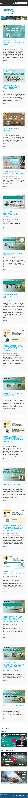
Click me (13, 3)
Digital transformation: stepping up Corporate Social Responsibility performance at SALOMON (13, 619)
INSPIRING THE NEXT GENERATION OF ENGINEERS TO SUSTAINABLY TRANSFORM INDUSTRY (13, 665)
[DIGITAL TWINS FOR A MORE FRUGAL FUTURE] (14, 384)
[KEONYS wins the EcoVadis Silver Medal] (14, 244)
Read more (5, 60)
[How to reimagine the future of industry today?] (14, 163)
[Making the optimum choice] (14, 697)
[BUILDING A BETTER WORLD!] (14, 475)
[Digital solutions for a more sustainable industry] (14, 563)
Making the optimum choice (13, 706)
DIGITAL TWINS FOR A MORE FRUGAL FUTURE (12, 394)
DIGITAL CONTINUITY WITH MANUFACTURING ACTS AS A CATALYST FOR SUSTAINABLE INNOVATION (13, 528)
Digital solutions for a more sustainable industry (13, 572)
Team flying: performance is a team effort (13, 129)
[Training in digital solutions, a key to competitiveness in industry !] (14, 202)
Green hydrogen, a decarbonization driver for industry (13, 42)
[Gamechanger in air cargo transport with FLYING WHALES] (14, 286)
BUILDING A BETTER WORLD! (12, 484)
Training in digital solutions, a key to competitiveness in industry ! (10, 214)
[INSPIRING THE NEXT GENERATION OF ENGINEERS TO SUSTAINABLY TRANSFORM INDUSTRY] (14, 654)
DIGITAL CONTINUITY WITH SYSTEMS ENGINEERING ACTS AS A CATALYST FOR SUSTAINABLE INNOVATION (13, 348)
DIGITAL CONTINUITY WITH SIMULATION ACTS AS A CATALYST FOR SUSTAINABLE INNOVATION (13, 438)
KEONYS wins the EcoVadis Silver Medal (13, 254)
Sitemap (1, 794)
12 (10, 728)
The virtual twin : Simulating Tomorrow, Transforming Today (11, 87)
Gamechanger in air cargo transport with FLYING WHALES (13, 296)
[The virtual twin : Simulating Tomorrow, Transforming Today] (14, 76)
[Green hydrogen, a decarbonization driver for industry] (14, 32)
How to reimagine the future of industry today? (13, 172)
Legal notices (6, 794)
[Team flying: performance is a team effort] (14, 120)
